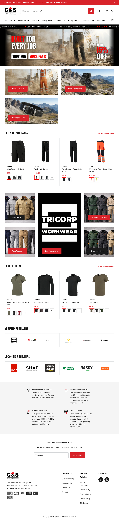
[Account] (107, 11)
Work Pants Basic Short (15, 169)
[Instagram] (106, 479)
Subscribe (77, 455)
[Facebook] (100, 479)
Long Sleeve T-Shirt (41, 302)
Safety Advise (67, 483)
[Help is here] (112, 20)
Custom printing (68, 479)
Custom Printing (88, 20)
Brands (34, 20)
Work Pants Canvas (41, 169)
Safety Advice (73, 20)
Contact (65, 492)
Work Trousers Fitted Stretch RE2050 (72, 170)
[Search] (91, 11)
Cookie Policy (85, 499)
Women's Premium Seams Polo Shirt (18, 303)
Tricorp (9, 166)
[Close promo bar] (114, 3)
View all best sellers (106, 267)
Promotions (101, 20)
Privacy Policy (85, 494)
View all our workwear (105, 133)
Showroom (61, 20)
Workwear (8, 20)
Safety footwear (48, 20)
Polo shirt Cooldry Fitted (70, 302)
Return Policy (85, 490)
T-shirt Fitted (93, 302)
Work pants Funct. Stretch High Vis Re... (100, 170)
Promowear (22, 20)
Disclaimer (84, 503)
